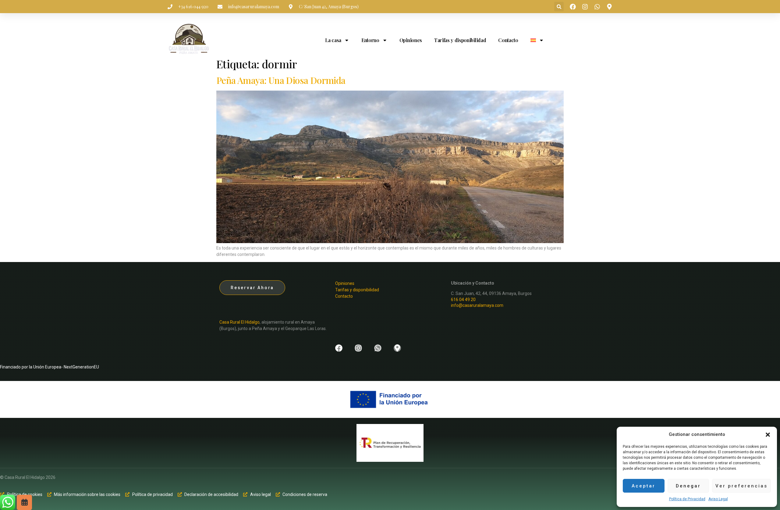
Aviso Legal (718, 499)
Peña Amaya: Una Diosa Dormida (281, 80)
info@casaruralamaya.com (477, 305)
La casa (333, 40)
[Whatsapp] (597, 7)
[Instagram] (585, 7)
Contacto (508, 40)
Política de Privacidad (687, 499)
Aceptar (643, 486)
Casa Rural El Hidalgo (239, 322)
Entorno (370, 40)
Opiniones (410, 40)
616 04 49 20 (463, 299)
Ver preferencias (741, 486)
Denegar (688, 486)
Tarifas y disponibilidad (460, 40)
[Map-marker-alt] (609, 7)
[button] (768, 435)
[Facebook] (573, 7)
